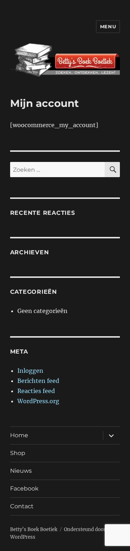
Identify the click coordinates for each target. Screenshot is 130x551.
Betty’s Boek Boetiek (33, 529)
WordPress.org (38, 401)
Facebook (24, 488)
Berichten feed (38, 380)
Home (19, 435)
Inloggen (30, 370)
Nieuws (21, 470)
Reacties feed (36, 391)
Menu (108, 26)
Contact (22, 506)
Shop (17, 453)
